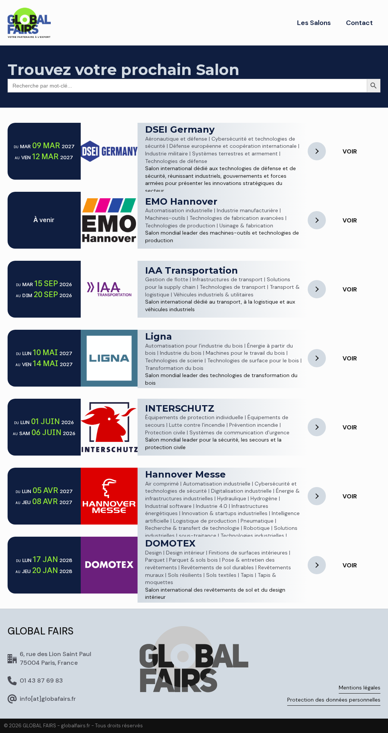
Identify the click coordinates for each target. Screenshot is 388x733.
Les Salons (314, 22)
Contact (359, 22)
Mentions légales (359, 687)
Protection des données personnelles (333, 699)
